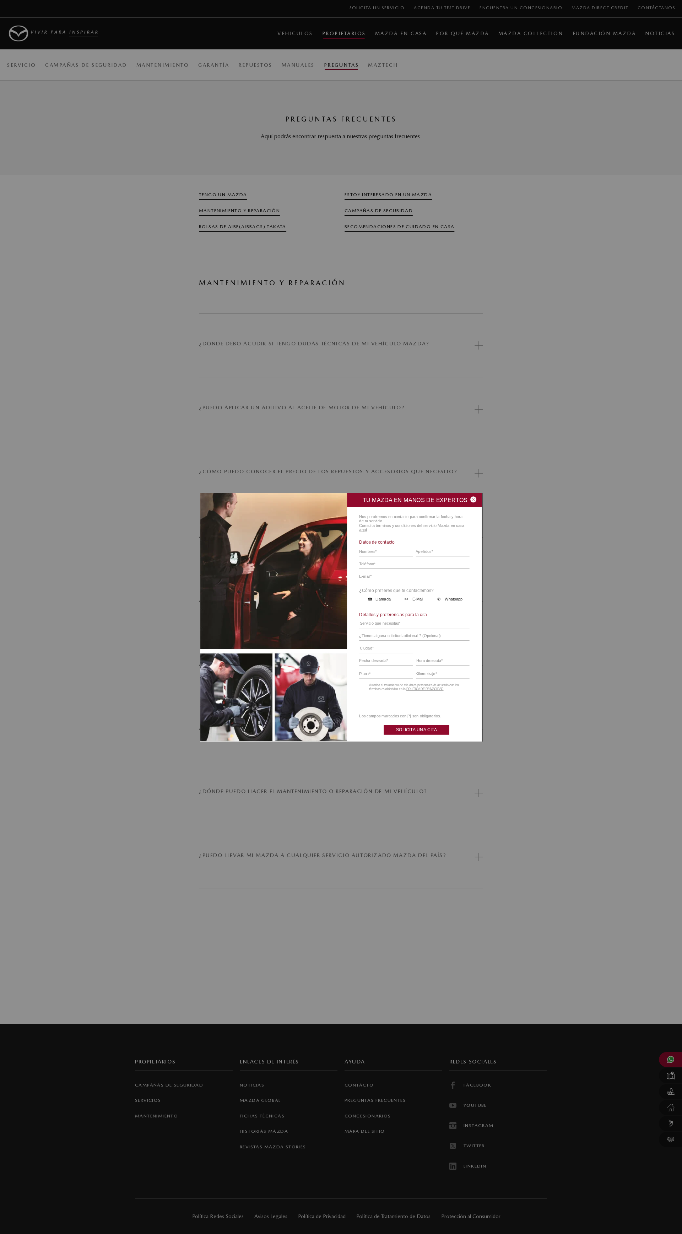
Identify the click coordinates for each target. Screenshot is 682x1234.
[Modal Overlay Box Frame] (341, 617)
